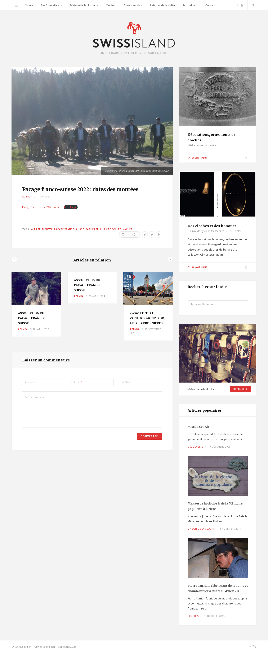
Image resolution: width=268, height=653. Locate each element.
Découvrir (240, 389)
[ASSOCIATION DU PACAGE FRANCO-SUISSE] (36, 288)
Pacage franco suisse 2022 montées (42, 207)
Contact (210, 5)
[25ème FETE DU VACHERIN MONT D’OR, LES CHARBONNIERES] (148, 288)
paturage (92, 229)
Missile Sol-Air (198, 427)
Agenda (27, 196)
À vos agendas (133, 5)
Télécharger (71, 207)
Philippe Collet (110, 229)
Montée (47, 229)
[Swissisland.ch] (134, 38)
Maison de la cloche (82, 5)
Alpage (35, 229)
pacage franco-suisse (69, 229)
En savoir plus (197, 157)
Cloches (111, 5)
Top (253, 646)
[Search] (252, 5)
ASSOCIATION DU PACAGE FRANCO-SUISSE (31, 318)
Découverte (195, 446)
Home (29, 5)
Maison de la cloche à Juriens (215, 506)
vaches (127, 229)
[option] (36, 304)
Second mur (190, 5)
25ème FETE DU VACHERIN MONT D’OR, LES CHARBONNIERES (147, 318)
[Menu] (16, 5)
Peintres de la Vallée (162, 5)
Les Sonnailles (50, 5)
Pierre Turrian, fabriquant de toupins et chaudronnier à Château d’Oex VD (218, 588)
